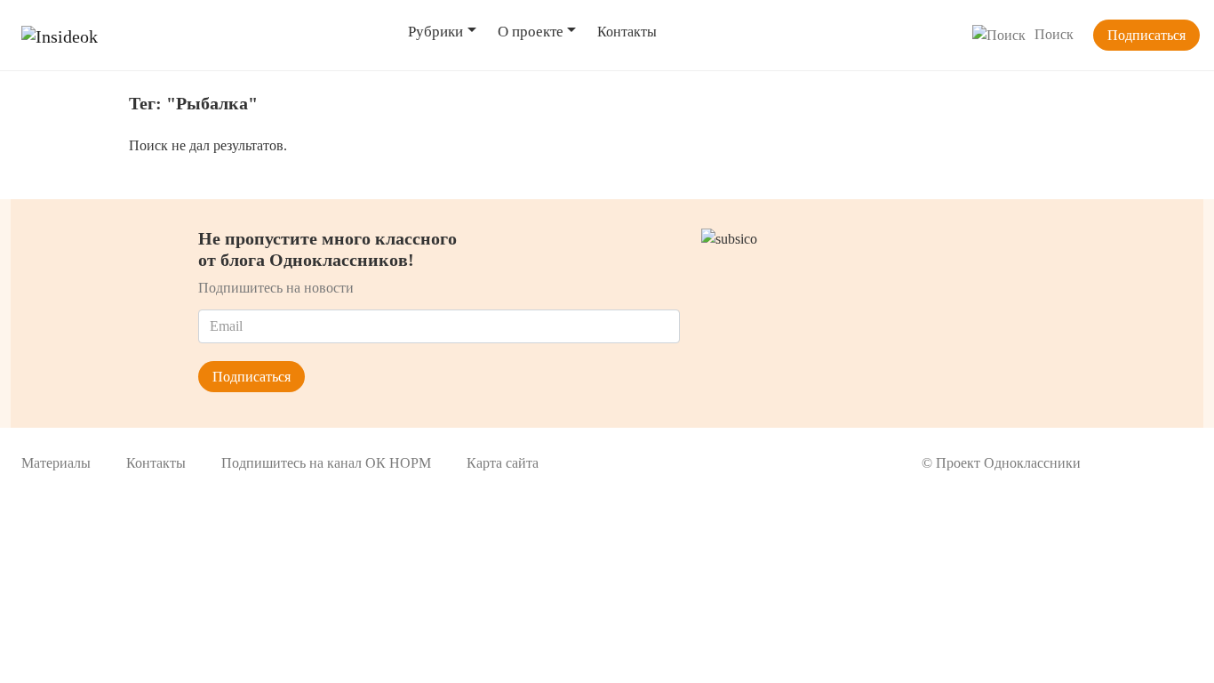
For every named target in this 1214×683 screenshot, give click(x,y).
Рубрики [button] (435, 31)
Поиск (1054, 34)
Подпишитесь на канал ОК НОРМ (326, 462)
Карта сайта (503, 462)
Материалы (56, 462)
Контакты (627, 31)
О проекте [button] (530, 31)
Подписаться (1146, 35)
